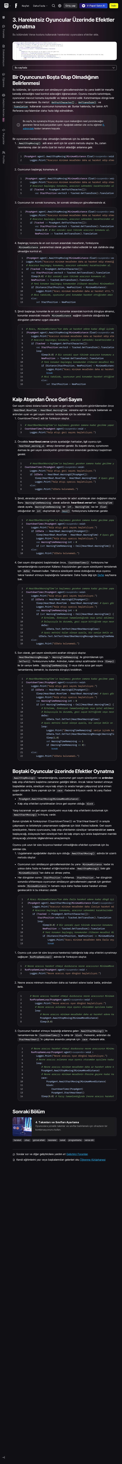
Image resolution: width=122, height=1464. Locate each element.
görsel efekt (39, 1140)
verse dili (89, 1140)
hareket (17, 1140)
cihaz (27, 1140)
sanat (62, 1140)
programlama (75, 1140)
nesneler (52, 1140)
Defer (101, 575)
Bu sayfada (21, 67)
